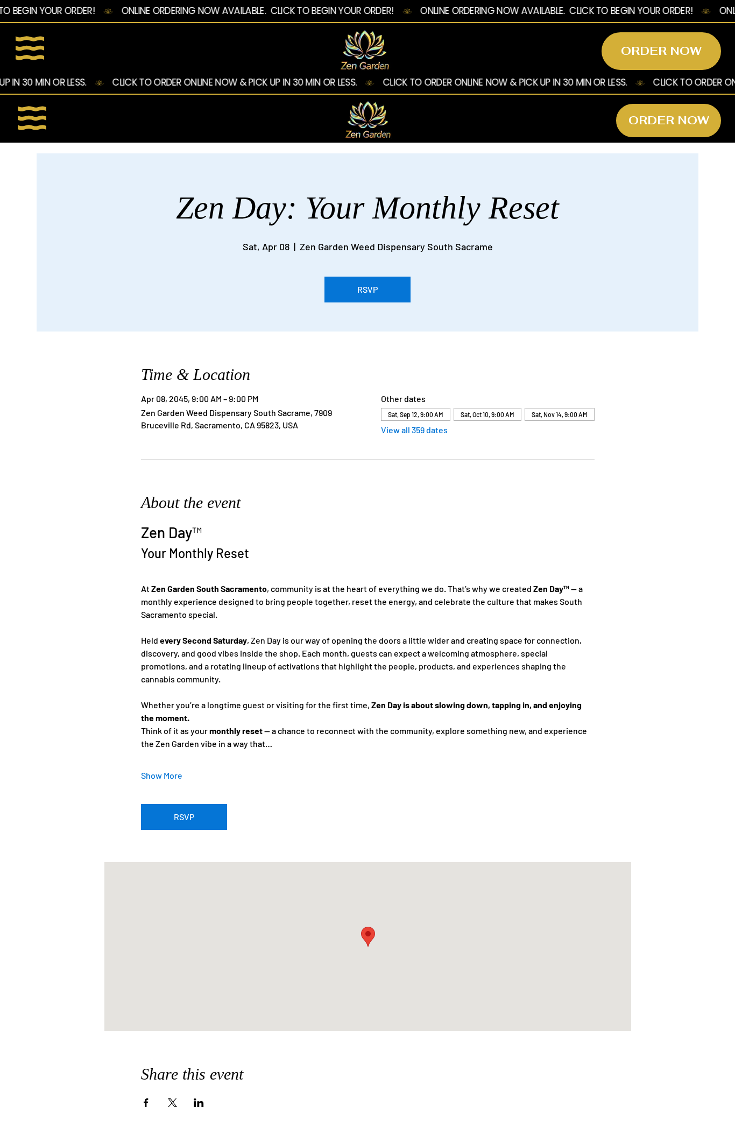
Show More (161, 775)
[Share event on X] (172, 1102)
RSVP (367, 289)
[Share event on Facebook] (146, 1102)
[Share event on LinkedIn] (199, 1102)
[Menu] (31, 48)
